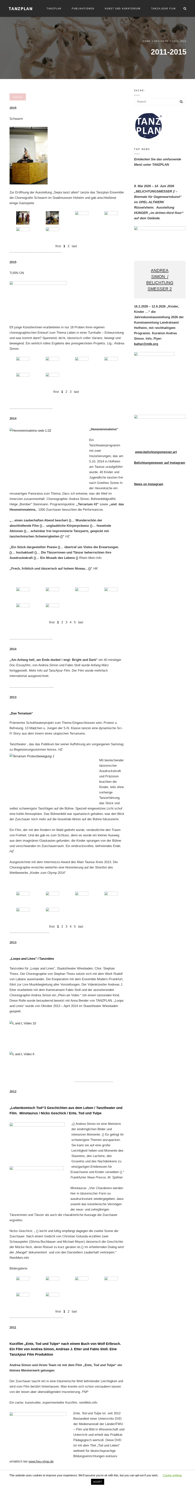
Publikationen (83, 8)
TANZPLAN (21, 8)
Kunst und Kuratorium (123, 8)
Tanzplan (54, 8)
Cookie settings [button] (172, 1475)
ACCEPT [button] (97, 1481)
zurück (17, 96)
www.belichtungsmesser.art (156, 452)
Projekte (161, 41)
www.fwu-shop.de (41, 1461)
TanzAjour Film (163, 8)
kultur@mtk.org (146, 344)
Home (146, 41)
